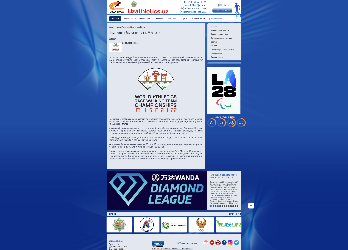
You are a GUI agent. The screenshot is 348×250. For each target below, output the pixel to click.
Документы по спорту (220, 34)
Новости (115, 18)
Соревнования (144, 18)
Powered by (114, 244)
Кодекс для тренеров (220, 30)
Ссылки (214, 46)
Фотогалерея (216, 53)
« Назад (112, 39)
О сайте (214, 26)
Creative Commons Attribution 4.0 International (172, 248)
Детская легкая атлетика (221, 38)
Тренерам (159, 18)
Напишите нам (198, 18)
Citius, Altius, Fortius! (222, 10)
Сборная (183, 18)
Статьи (214, 42)
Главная (111, 27)
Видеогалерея (217, 57)
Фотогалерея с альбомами (222, 49)
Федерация (128, 18)
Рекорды (172, 18)
